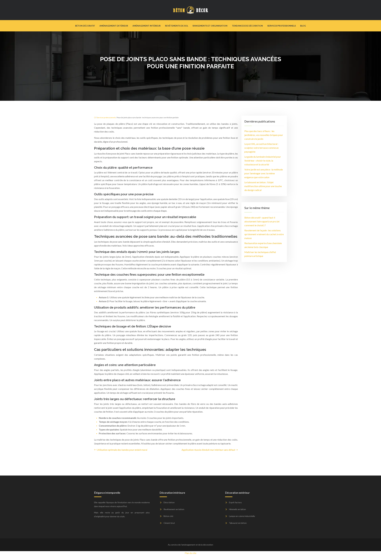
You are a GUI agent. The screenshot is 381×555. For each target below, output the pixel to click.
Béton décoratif (85, 25)
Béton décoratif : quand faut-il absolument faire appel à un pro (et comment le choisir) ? (261, 221)
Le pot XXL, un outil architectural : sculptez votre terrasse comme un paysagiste (261, 147)
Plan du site (190, 553)
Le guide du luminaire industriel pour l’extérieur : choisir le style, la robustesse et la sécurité (262, 160)
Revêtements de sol (176, 25)
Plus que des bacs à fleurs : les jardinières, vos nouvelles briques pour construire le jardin (263, 135)
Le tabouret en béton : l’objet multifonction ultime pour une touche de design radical (263, 186)
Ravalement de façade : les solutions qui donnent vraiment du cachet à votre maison (264, 234)
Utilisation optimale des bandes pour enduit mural (122, 449)
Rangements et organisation (210, 25)
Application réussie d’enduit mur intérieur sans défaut (208, 449)
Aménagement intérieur (146, 25)
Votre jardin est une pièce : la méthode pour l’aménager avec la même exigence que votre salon (263, 173)
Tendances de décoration (247, 25)
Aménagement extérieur (113, 25)
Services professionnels (281, 25)
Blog (303, 25)
